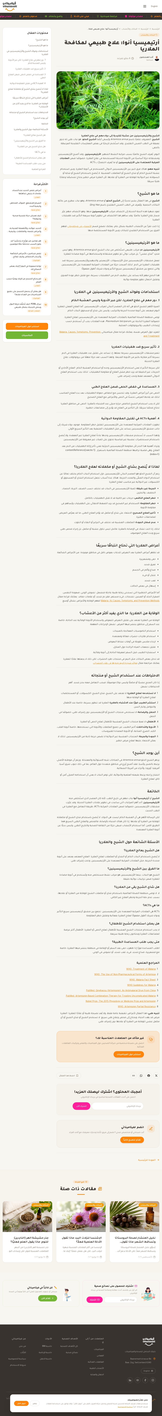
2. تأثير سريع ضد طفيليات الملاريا (31, 68)
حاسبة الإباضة (45, 1352)
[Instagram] (153, 1380)
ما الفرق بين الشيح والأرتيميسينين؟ (30, 140)
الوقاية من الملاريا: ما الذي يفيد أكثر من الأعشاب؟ (30, 105)
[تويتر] (156, 1075)
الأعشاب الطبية (97, 1368)
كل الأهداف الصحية (69, 1346)
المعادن (100, 1355)
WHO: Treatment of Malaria (141, 969)
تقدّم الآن (45, 1298)
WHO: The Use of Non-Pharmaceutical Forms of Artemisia (125, 974)
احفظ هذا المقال (67, 1075)
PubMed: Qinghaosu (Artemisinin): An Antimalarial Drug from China (121, 990)
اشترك (93, 1299)
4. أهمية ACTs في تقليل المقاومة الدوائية (28, 83)
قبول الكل (21, 1403)
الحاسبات (27, 335)
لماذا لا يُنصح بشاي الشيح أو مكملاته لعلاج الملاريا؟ (28, 90)
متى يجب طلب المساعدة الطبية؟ (31, 163)
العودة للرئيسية (147, 1160)
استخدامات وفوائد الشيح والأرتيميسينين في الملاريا (27, 53)
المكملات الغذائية (96, 1361)
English (154, 6)
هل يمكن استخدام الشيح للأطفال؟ (30, 157)
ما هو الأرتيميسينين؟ (38, 45)
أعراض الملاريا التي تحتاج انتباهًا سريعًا (30, 97)
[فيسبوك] (149, 1075)
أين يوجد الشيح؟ (40, 117)
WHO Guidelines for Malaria (141, 985)
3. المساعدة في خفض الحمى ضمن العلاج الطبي (27, 76)
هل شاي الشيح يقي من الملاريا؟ (31, 146)
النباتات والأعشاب (129, 28)
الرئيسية (155, 28)
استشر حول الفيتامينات (129, 1054)
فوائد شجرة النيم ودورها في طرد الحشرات (115, 663)
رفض (35, 1403)
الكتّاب (23, 1352)
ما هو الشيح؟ (42, 39)
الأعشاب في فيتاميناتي (79, 226)
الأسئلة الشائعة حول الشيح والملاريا (31, 129)
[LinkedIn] (130, 1380)
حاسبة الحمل (46, 1358)
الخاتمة (44, 123)
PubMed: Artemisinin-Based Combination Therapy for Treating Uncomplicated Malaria (111, 995)
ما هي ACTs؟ (40, 152)
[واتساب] (141, 1075)
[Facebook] (145, 1380)
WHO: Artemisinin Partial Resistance (137, 1006)
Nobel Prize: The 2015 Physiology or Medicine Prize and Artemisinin (121, 1001)
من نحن (22, 1346)
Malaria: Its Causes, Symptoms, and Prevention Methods (130, 600)
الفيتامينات (99, 1349)
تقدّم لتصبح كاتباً (132, 1139)
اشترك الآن (81, 1105)
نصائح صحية (72, 1352)
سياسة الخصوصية (17, 1358)
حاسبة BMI (47, 1346)
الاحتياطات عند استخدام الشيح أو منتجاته (28, 112)
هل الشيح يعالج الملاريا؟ (34, 135)
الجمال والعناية (97, 1374)
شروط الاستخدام (18, 1364)
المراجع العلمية (39, 169)
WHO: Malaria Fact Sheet (142, 979)
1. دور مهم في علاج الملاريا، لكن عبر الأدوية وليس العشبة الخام (27, 61)
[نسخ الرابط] (133, 1075)
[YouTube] (137, 1380)
